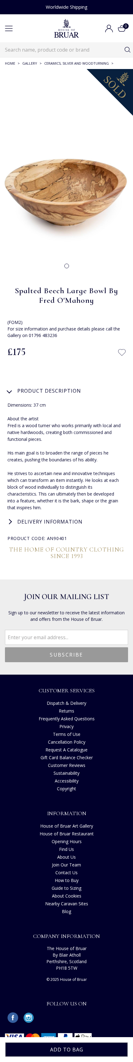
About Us (66, 857)
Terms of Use (66, 734)
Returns (66, 711)
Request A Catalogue (66, 750)
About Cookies (66, 896)
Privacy (66, 726)
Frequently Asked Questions (67, 719)
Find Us (66, 849)
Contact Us (66, 872)
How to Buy (67, 880)
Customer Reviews (66, 765)
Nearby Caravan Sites (66, 904)
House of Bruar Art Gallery (66, 826)
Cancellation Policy (66, 742)
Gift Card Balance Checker (67, 757)
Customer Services (67, 690)
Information (66, 813)
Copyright (66, 789)
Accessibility (67, 781)
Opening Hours (67, 841)
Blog (66, 911)
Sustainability (66, 773)
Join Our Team (66, 865)
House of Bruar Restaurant (67, 834)
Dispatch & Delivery (66, 703)
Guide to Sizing (66, 888)
